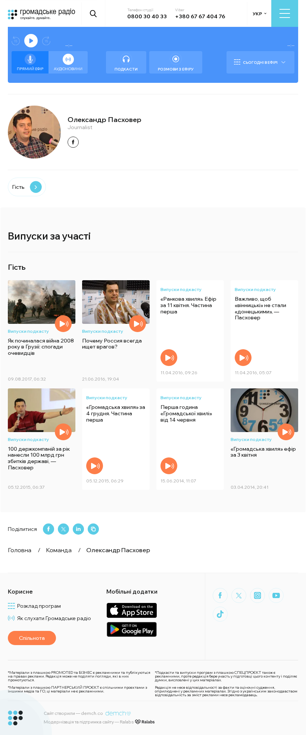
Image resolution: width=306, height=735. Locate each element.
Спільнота (32, 638)
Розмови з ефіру (176, 69)
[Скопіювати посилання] (93, 529)
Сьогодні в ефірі (260, 62)
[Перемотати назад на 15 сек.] (16, 41)
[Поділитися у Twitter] (63, 529)
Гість (18, 187)
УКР (257, 13)
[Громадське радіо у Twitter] (238, 595)
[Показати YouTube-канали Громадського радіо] (276, 595)
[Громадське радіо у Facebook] (220, 595)
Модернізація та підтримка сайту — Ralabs (89, 722)
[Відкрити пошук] (93, 13)
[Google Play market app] (131, 629)
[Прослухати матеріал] (63, 323)
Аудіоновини (68, 68)
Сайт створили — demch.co (73, 713)
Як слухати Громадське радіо (54, 618)
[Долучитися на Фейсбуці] (73, 142)
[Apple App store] (131, 610)
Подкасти (126, 69)
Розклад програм (39, 606)
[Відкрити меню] (284, 13)
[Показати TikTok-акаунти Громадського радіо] (220, 614)
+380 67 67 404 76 (200, 16)
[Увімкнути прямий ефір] (31, 40)
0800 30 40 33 (147, 16)
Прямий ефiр (30, 68)
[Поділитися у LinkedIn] (78, 529)
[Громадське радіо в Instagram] (257, 595)
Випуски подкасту (28, 331)
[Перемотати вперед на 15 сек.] (46, 41)
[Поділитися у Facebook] (48, 529)
